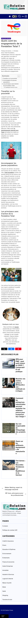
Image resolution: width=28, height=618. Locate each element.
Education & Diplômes (8, 549)
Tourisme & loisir (7, 599)
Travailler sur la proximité (10, 78)
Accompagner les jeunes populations (10, 81)
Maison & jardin (6, 583)
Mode (4, 587)
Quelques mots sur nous (11, 87)
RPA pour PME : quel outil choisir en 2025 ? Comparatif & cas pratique (20, 365)
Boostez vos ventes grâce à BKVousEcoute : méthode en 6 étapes (20, 385)
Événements (5, 557)
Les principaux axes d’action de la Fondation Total (11, 84)
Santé (4, 591)
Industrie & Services (6, 38)
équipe (17, 327)
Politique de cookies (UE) (9, 530)
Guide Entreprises (7, 566)
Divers (4, 545)
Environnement (6, 553)
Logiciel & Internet (7, 578)
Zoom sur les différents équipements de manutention (20, 447)
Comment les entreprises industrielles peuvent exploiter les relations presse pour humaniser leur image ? (20, 407)
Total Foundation (9, 172)
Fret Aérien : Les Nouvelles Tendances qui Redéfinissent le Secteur (20, 468)
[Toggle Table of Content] (18, 76)
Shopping (5, 595)
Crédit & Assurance (8, 541)
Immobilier (5, 570)
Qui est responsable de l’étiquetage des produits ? (21, 429)
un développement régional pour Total (10, 130)
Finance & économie (8, 562)
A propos (5, 526)
